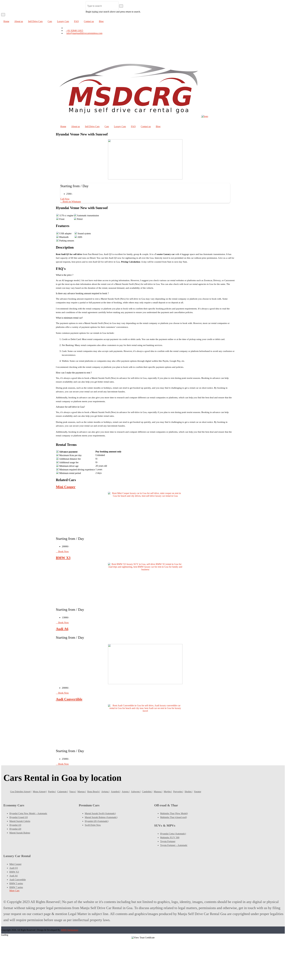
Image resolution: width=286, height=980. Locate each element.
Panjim (51, 791)
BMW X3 (63, 558)
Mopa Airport (39, 791)
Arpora (125, 791)
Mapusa (158, 791)
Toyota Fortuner (167, 841)
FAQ (76, 21)
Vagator (197, 791)
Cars (50, 21)
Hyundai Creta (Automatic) (173, 833)
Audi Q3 (13, 868)
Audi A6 (62, 629)
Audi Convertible (69, 699)
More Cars (14, 890)
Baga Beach (93, 791)
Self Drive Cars (35, 21)
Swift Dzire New (93, 825)
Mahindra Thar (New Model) (174, 813)
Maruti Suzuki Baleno (19, 832)
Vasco (72, 791)
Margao (81, 791)
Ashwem (135, 791)
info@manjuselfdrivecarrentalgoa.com (84, 33)
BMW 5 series (16, 883)
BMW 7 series (16, 887)
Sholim (188, 791)
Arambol (115, 791)
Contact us (89, 21)
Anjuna (105, 791)
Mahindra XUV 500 (169, 837)
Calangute (62, 791)
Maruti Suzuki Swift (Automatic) (100, 813)
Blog (101, 21)
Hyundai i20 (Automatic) (96, 821)
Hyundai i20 (15, 829)
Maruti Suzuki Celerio (19, 821)
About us (18, 21)
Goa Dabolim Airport (20, 791)
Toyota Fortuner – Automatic (173, 845)
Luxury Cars (63, 21)
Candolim (147, 791)
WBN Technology (69, 930)
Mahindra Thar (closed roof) (173, 817)
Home (6, 21)
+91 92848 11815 (74, 30)
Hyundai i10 (15, 825)
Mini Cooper (66, 487)
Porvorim (178, 791)
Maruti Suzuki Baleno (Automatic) (101, 817)
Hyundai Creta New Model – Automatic (28, 813)
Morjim (167, 791)
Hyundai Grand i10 (18, 817)
